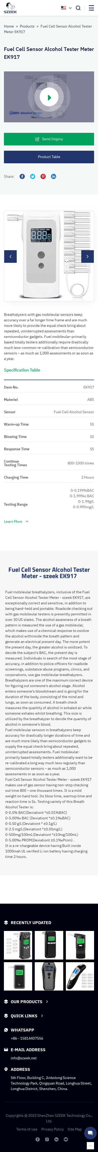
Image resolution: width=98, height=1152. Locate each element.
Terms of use (26, 1129)
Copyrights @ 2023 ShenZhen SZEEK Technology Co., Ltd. (49, 1118)
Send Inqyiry (52, 139)
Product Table (49, 156)
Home (9, 26)
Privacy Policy (52, 1129)
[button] (10, 256)
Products (27, 26)
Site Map (75, 1129)
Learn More (13, 521)
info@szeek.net (24, 1058)
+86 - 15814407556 (27, 1038)
